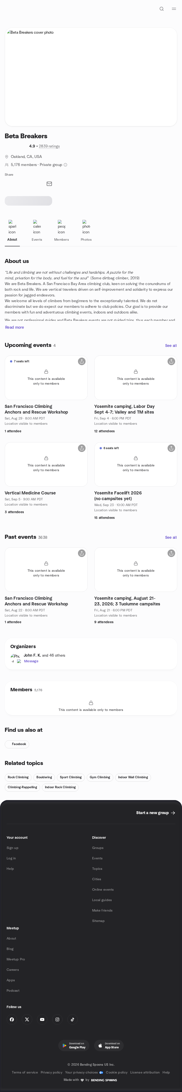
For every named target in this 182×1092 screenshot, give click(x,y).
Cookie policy (116, 1072)
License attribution (145, 1072)
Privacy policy (51, 1072)
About (11, 938)
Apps (11, 980)
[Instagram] (57, 1019)
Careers (13, 970)
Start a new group (152, 813)
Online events (103, 889)
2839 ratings (49, 146)
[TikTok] (72, 1019)
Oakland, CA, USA (26, 157)
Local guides (102, 900)
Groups (98, 848)
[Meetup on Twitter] (27, 1019)
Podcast (13, 990)
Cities (96, 879)
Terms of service (25, 1072)
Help (10, 869)
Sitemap (98, 921)
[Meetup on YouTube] (42, 1019)
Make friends (102, 910)
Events (97, 858)
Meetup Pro (16, 959)
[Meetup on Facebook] (12, 1019)
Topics (97, 869)
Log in (11, 858)
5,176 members (24, 165)
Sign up (12, 848)
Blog (10, 949)
